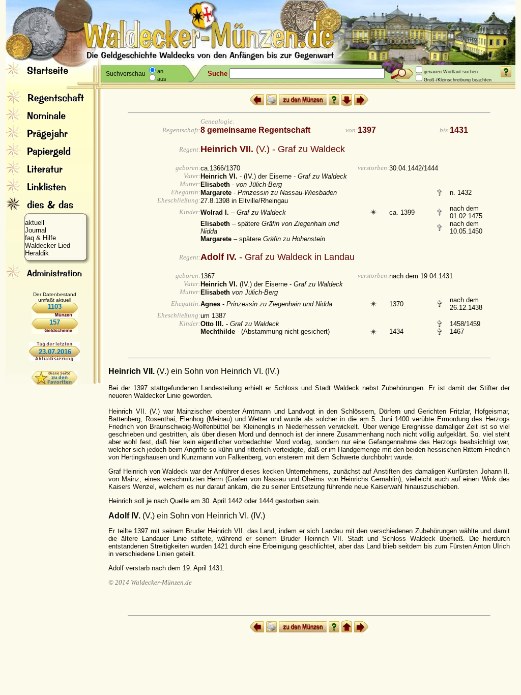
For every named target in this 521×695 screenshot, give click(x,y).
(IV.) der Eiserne (243, 284)
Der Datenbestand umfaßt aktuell (54, 297)
